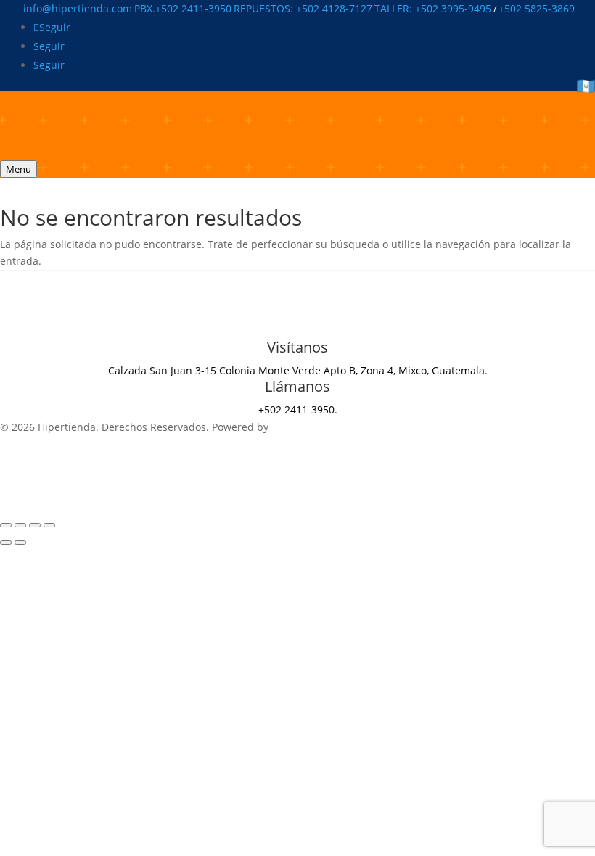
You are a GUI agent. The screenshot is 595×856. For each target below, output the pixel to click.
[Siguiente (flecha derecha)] (20, 542)
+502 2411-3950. (297, 409)
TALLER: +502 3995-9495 (432, 8)
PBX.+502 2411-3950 (182, 8)
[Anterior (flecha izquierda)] (6, 542)
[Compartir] (35, 525)
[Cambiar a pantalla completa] (20, 525)
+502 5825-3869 (536, 8)
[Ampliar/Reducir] (6, 525)
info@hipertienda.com (77, 8)
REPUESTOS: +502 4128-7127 (303, 8)
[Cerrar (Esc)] (49, 525)
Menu (18, 169)
